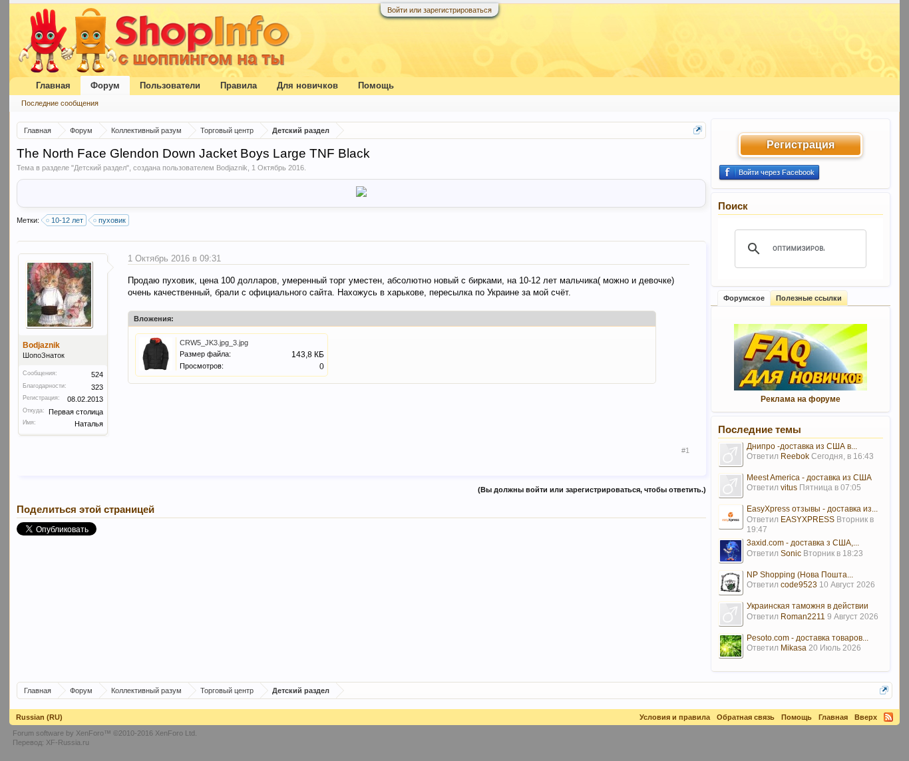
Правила (238, 85)
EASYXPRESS (807, 519)
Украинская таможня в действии (807, 606)
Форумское (744, 298)
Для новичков (307, 85)
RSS (888, 717)
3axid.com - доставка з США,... (803, 542)
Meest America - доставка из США (809, 477)
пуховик (112, 220)
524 (97, 375)
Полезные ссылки (809, 298)
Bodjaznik (232, 168)
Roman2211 (803, 616)
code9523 (799, 584)
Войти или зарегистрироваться (439, 10)
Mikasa (794, 648)
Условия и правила (674, 717)
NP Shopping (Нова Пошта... (800, 574)
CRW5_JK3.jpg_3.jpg (214, 343)
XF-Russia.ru (67, 742)
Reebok (795, 456)
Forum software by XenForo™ (105, 733)
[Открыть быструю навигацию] (697, 130)
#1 (685, 450)
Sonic (791, 553)
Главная (53, 85)
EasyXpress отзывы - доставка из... (812, 509)
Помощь (376, 85)
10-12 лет (67, 220)
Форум (105, 85)
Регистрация (800, 144)
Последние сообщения (59, 103)
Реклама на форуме (800, 399)
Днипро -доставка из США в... (802, 446)
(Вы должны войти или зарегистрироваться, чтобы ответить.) (592, 490)
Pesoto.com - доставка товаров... (807, 638)
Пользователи (170, 85)
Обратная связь (746, 717)
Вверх (865, 717)
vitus (789, 487)
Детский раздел (100, 168)
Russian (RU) (39, 717)
